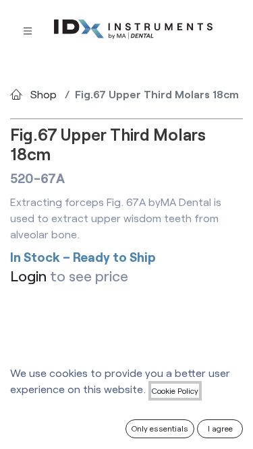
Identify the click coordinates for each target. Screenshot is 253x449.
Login (28, 275)
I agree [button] (220, 428)
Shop (43, 94)
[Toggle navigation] (27, 30)
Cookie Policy (175, 390)
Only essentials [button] (160, 428)
